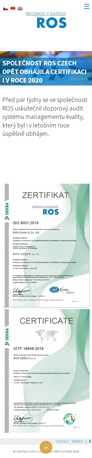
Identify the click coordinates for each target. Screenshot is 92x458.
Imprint (77, 441)
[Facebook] (90, 441)
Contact (62, 441)
